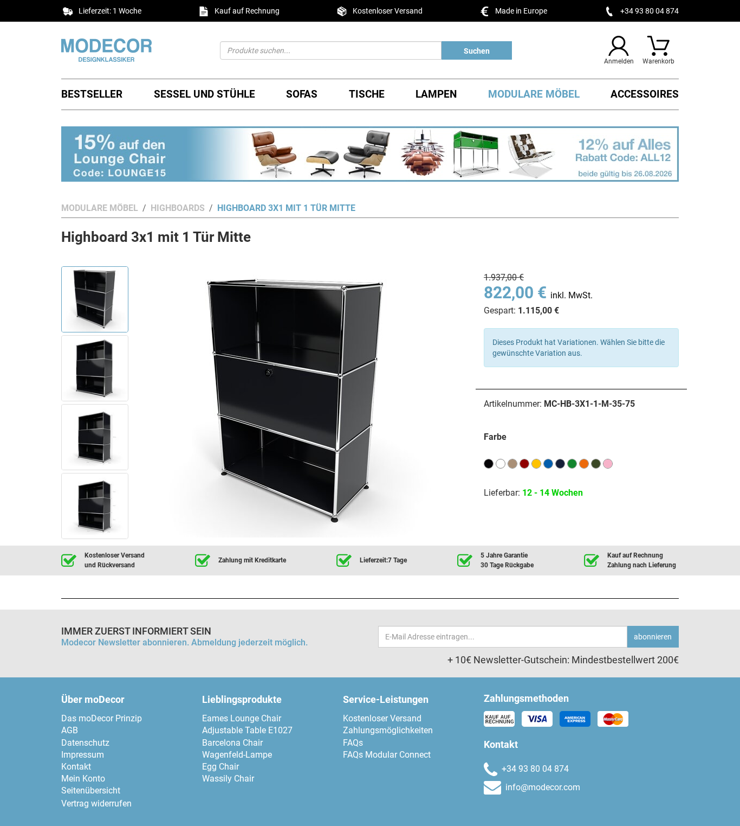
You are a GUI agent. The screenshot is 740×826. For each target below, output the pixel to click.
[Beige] (512, 463)
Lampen (436, 94)
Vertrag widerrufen (96, 803)
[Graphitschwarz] (489, 463)
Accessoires (645, 94)
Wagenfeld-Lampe (237, 755)
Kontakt (76, 766)
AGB (69, 730)
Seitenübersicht (90, 790)
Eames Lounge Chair (241, 718)
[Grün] (572, 463)
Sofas (301, 94)
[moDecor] (132, 50)
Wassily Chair (228, 778)
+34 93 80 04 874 (649, 11)
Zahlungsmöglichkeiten (388, 730)
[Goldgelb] (536, 463)
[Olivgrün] (596, 463)
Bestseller (91, 94)
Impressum (82, 755)
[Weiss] (500, 463)
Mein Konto (83, 778)
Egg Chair (220, 766)
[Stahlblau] (560, 463)
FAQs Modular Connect (387, 755)
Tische (367, 94)
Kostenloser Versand (382, 718)
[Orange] (584, 463)
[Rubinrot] (524, 463)
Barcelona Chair (232, 743)
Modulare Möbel (534, 94)
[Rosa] (608, 463)
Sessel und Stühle (204, 94)
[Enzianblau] (548, 463)
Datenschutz (85, 743)
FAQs (353, 743)
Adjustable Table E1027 (247, 730)
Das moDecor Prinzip (101, 718)
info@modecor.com (542, 787)
